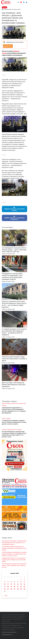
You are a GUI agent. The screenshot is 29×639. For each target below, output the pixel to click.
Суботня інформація (8, 429)
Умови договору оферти (9, 632)
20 (14, 586)
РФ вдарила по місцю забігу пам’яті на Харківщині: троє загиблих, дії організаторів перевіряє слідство (12, 276)
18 (8, 586)
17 (4, 586)
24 (4, 589)
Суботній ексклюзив (17, 403)
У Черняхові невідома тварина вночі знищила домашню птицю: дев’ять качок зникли (14, 422)
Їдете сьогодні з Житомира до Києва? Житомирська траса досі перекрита (14, 384)
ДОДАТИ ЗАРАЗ (8, 46)
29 (21, 589)
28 (17, 589)
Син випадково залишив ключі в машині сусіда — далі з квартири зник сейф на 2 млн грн (14, 250)
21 (17, 586)
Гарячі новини (6, 403)
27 (14, 589)
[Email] (18, 2)
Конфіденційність (7, 634)
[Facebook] (24, 2)
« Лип (5, 595)
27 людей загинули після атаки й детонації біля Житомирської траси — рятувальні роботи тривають (14, 332)
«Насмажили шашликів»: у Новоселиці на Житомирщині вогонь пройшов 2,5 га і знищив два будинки (14, 410)
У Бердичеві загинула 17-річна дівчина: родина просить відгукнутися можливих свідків (14, 559)
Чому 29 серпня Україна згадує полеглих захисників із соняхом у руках (14, 359)
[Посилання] (6, 2)
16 (24, 584)
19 (11, 586)
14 (17, 584)
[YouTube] (21, 2)
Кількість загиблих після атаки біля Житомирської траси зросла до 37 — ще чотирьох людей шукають (14, 304)
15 (21, 584)
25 (8, 589)
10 (4, 584)
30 (24, 589)
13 (14, 584)
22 (21, 586)
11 (8, 584)
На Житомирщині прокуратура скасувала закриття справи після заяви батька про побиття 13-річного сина (14, 434)
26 (11, 589)
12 (11, 584)
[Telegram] (26, 2)
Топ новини (18, 429)
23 (24, 586)
